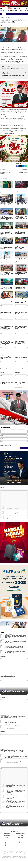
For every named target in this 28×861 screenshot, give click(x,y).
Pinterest (8, 844)
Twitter (21, 842)
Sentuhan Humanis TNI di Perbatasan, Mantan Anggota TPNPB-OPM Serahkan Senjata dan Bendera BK (6, 274)
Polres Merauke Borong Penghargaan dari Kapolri (15, 807)
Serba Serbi (3, 656)
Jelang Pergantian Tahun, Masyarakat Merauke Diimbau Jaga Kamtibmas (14, 512)
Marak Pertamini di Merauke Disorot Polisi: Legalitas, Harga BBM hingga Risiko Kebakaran (15, 791)
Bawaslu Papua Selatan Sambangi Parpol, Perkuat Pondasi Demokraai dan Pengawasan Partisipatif (20, 231)
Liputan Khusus (9, 505)
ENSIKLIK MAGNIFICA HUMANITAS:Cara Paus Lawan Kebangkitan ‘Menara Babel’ (21, 356)
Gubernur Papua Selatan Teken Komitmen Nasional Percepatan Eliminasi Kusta (6, 287)
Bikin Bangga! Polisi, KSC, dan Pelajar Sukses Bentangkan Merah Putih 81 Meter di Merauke (13, 676)
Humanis (2, 697)
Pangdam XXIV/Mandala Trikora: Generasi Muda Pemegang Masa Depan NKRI (21, 190)
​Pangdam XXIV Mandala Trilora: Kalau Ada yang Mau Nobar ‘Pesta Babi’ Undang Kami (6, 356)
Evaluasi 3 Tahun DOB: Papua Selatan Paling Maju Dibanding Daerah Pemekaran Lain (21, 218)
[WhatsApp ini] (26, 166)
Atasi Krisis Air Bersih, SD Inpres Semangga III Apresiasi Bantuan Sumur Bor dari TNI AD (6, 190)
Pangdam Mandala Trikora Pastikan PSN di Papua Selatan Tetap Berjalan (20, 342)
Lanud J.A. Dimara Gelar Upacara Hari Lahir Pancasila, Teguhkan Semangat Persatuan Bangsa (6, 343)
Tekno (6, 634)
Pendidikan (4, 822)
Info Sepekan (7, 759)
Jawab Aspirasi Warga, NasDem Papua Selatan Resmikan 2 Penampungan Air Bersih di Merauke (13, 717)
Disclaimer (20, 835)
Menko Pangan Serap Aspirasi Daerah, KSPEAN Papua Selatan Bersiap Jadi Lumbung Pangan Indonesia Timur (12, 751)
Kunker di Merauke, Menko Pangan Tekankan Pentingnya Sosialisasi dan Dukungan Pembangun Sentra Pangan (16, 756)
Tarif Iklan (20, 837)
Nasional (2, 731)
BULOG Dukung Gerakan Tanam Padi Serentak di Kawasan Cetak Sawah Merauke (5, 314)
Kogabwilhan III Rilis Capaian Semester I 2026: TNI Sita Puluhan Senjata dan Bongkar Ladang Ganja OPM (21, 300)
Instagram (8, 846)
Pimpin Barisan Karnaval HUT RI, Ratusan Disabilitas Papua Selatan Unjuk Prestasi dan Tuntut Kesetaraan (15, 727)
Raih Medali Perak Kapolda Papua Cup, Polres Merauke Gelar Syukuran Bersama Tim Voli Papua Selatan (16, 797)
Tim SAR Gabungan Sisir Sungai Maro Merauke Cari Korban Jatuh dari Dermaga (6, 300)
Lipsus (2, 487)
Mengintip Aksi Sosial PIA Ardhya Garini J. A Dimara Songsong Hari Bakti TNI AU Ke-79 (20, 260)
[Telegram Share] (23, 166)
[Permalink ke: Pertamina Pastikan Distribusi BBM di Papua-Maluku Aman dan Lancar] (21, 281)
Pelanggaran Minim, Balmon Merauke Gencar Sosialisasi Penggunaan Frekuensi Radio (15, 647)
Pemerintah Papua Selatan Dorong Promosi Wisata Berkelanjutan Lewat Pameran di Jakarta (20, 246)
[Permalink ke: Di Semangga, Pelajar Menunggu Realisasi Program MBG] (14, 687)
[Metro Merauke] (14, 8)
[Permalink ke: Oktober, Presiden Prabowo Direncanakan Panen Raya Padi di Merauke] (14, 496)
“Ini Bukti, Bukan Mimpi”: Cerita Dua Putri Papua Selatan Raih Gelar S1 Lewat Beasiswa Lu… (12, 824)
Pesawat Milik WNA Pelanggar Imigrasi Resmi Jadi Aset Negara (21, 327)
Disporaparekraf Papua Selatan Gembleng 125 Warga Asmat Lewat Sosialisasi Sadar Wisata (21, 370)
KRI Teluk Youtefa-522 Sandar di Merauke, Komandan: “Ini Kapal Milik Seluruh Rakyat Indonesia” (21, 204)
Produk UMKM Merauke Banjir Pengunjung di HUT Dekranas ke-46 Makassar (21, 273)
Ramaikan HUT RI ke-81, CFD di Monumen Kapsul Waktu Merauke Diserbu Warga (6, 203)
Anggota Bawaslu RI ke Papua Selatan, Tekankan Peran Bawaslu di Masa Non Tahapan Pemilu (6, 384)
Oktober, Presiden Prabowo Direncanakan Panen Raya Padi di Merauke (15, 507)
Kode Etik (7, 837)
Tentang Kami (7, 835)
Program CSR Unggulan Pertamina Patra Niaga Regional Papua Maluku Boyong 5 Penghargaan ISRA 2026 (6, 232)
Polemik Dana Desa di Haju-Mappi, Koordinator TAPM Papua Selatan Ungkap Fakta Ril (6, 260)
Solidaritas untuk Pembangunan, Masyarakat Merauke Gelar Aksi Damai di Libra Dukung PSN (6, 218)
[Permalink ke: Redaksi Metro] (1, 24)
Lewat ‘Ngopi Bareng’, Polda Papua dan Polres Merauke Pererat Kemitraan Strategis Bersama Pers (6, 246)
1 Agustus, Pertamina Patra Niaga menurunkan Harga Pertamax (15, 642)
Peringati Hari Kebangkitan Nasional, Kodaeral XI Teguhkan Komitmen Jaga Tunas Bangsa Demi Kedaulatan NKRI (21, 385)
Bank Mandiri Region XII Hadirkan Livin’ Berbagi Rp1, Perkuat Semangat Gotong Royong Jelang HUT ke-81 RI (15, 636)
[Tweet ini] (20, 166)
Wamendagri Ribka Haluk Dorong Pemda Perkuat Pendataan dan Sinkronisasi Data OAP (6, 370)
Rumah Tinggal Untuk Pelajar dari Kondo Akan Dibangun (21, 171)
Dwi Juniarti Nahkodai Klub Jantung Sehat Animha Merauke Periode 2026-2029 (15, 802)
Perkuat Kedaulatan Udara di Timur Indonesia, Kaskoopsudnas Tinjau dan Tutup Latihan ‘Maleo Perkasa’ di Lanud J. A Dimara (6, 329)
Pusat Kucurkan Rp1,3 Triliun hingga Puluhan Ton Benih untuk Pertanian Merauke (16, 761)
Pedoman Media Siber (20, 833)
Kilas (3, 690)
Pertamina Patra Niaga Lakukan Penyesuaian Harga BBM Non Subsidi (15, 652)
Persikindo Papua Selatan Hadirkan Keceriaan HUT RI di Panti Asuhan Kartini (16, 722)
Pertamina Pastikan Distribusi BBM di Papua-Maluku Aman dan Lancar (20, 287)
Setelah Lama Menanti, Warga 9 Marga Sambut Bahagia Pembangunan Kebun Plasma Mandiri (21, 314)
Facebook (8, 842)
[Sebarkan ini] (17, 166)
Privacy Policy (7, 833)
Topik (6, 690)
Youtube (21, 846)
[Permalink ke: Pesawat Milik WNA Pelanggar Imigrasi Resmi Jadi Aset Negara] (21, 321)
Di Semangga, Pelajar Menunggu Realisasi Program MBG (13, 692)
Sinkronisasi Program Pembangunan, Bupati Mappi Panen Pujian (16, 517)
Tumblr (21, 844)
